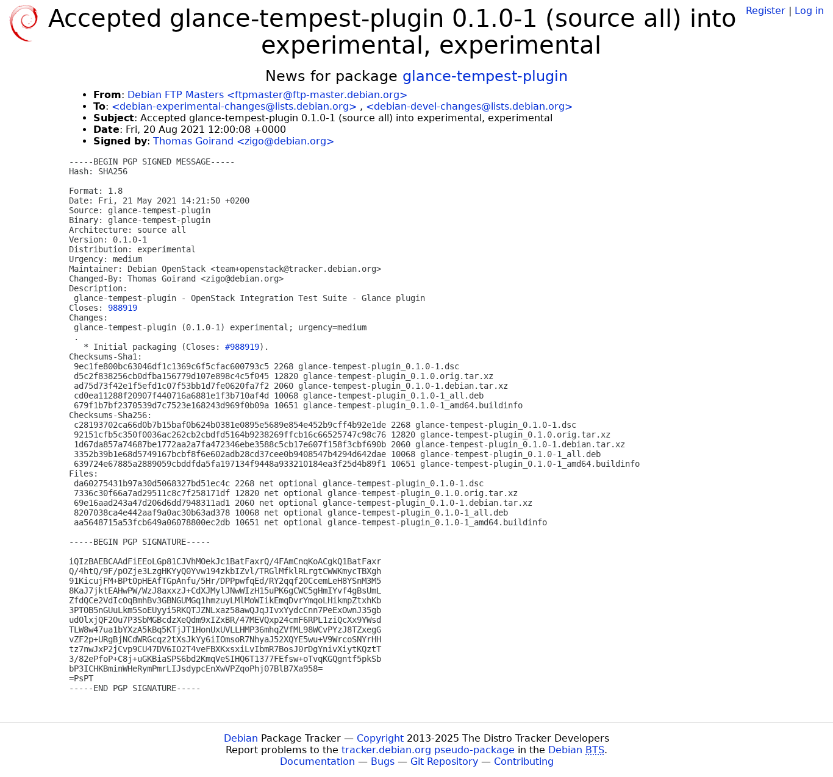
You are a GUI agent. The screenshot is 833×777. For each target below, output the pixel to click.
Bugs (383, 761)
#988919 (242, 347)
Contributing (524, 761)
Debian (241, 738)
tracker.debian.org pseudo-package (428, 750)
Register (765, 10)
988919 (122, 308)
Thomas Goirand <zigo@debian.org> (243, 141)
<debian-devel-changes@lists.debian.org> (469, 106)
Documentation (317, 761)
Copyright (380, 738)
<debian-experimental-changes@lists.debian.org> (234, 106)
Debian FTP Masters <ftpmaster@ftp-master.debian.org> (267, 95)
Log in (809, 10)
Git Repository (444, 761)
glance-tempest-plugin (485, 76)
